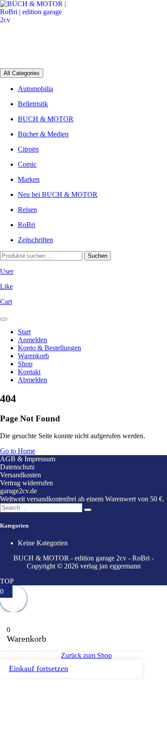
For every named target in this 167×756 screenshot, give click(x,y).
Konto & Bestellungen (49, 348)
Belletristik (33, 104)
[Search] (87, 509)
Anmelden (32, 340)
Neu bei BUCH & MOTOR (58, 194)
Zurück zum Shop (86, 655)
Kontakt (29, 372)
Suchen (97, 255)
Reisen (27, 209)
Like (6, 286)
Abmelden (32, 380)
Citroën (28, 149)
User (6, 271)
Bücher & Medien (43, 134)
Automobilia (35, 88)
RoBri (26, 224)
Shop (25, 364)
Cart (6, 301)
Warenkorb (33, 356)
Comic (27, 164)
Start (24, 332)
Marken (29, 179)
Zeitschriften (35, 240)
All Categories (22, 73)
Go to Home (17, 451)
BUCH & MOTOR (45, 119)
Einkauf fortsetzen (38, 668)
